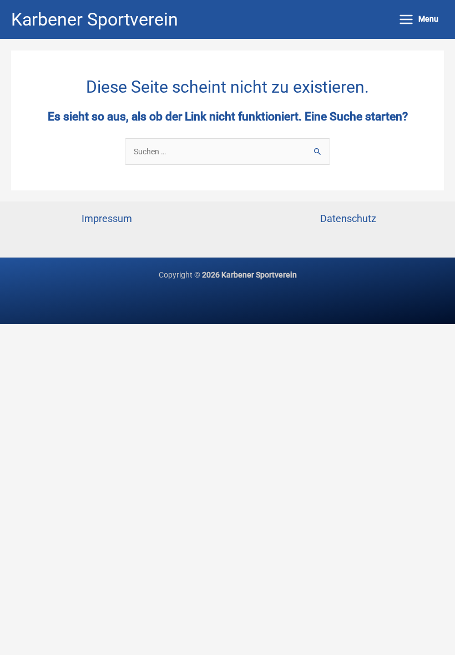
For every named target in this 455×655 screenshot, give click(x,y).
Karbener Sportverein (94, 19)
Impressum (107, 218)
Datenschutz (348, 218)
